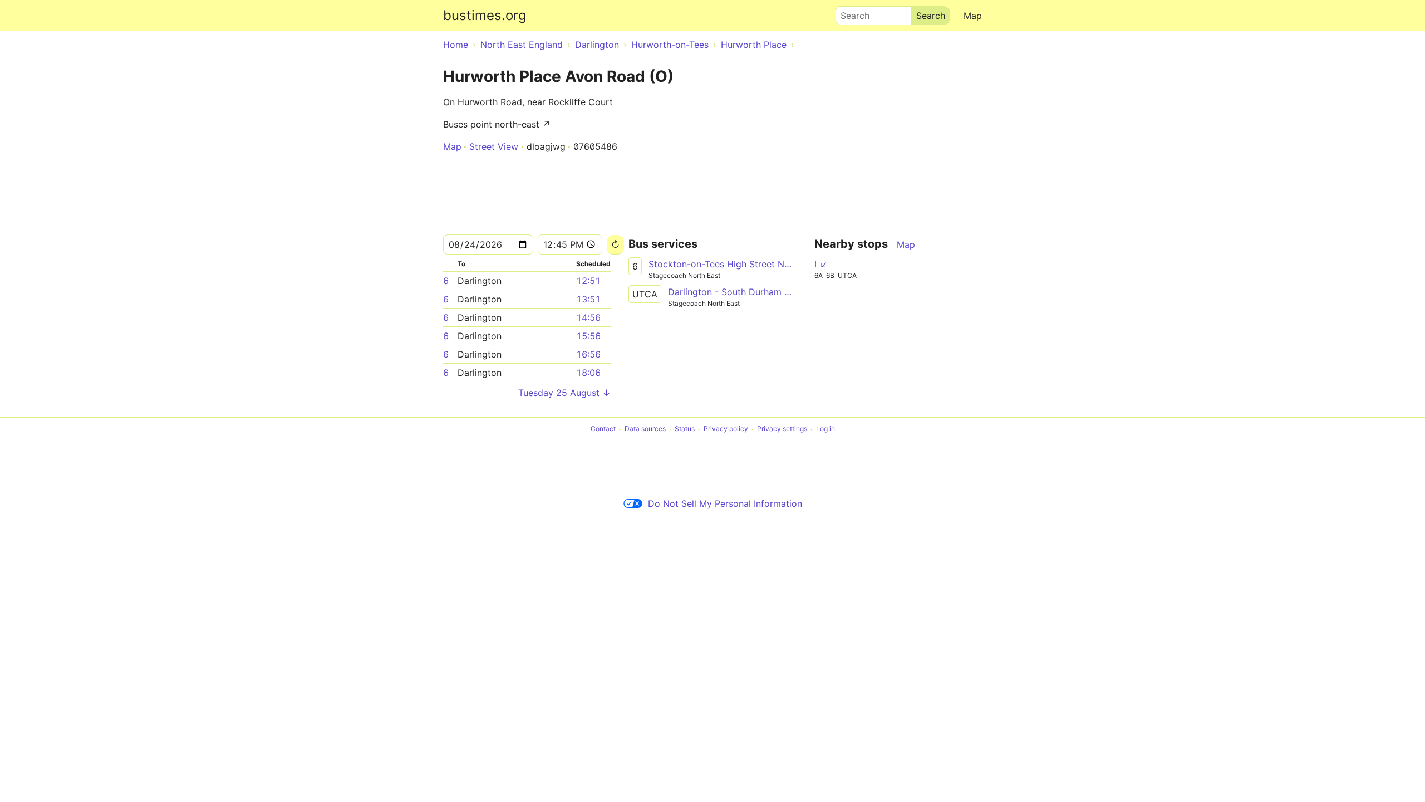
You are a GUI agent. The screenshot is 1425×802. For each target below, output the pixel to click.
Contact (603, 429)
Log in (825, 429)
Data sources (645, 429)
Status (685, 429)
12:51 (588, 280)
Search (850, 12)
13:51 (588, 299)
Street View (493, 146)
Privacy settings (782, 429)
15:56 (588, 335)
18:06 (588, 372)
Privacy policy (726, 429)
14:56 (588, 317)
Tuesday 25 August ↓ (564, 392)
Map (973, 15)
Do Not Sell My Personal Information (725, 503)
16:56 (588, 354)
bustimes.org (485, 15)
